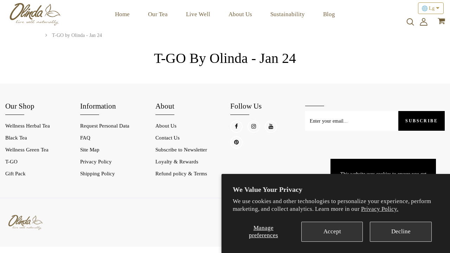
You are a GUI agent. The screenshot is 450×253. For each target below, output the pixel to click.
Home (122, 14)
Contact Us (167, 138)
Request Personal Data (104, 126)
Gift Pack (15, 173)
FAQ (85, 138)
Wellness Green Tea (27, 150)
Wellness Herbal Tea (27, 126)
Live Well (198, 14)
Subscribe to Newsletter (181, 150)
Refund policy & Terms (181, 173)
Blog (329, 14)
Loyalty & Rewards (176, 161)
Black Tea (16, 138)
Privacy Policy (96, 161)
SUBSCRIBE (421, 120)
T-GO (11, 161)
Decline (401, 231)
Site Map (89, 150)
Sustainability (287, 14)
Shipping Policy (97, 173)
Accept (332, 231)
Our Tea (158, 14)
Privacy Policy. (379, 209)
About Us (240, 14)
